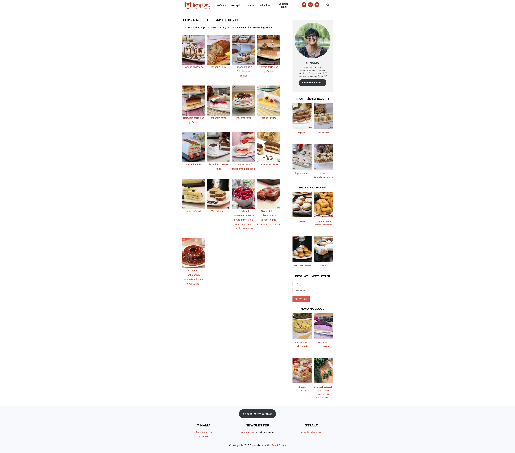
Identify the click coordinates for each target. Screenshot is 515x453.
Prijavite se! (247, 432)
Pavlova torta (243, 118)
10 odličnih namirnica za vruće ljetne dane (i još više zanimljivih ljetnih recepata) (243, 220)
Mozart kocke (218, 211)
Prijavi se (265, 5)
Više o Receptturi (311, 82)
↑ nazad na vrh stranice (257, 413)
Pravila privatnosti (311, 432)
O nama (249, 5)
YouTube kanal (284, 5)
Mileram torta (218, 118)
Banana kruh (218, 67)
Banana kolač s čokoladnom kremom (243, 71)
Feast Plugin (279, 445)
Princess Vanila (193, 211)
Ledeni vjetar (193, 164)
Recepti (235, 5)
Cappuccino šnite (268, 164)
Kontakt (203, 436)
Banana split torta (194, 67)
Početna (221, 5)
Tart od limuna (268, 118)
